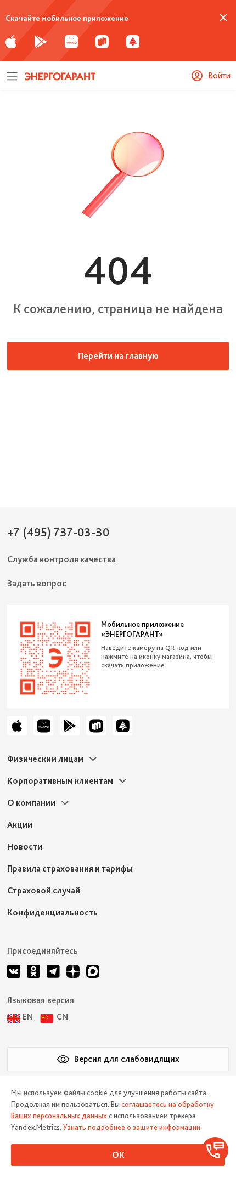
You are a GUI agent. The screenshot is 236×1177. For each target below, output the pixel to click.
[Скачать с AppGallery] (71, 41)
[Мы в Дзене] (73, 971)
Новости (24, 846)
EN (28, 1017)
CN (62, 1017)
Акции (19, 824)
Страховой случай (43, 890)
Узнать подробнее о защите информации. (132, 1127)
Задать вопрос (36, 583)
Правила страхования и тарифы (70, 868)
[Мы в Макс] (92, 971)
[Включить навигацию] (12, 75)
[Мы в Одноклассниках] (33, 971)
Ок (118, 1155)
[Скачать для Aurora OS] (132, 41)
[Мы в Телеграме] (53, 971)
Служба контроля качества (61, 559)
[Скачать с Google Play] (40, 41)
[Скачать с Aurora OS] (122, 725)
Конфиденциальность (52, 912)
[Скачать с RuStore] (102, 41)
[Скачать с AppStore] (10, 41)
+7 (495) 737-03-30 (58, 532)
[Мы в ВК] (13, 971)
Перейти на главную (118, 355)
